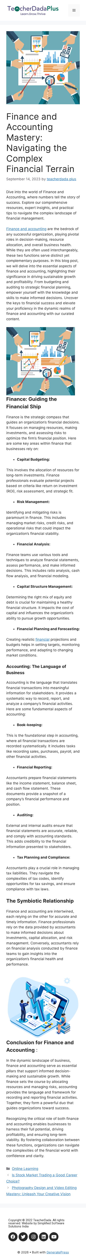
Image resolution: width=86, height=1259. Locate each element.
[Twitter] (23, 1236)
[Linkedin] (43, 1236)
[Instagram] (33, 1236)
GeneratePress (58, 1252)
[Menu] (74, 10)
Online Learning (25, 1169)
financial (42, 639)
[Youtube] (53, 1236)
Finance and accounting (26, 229)
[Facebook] (13, 1236)
